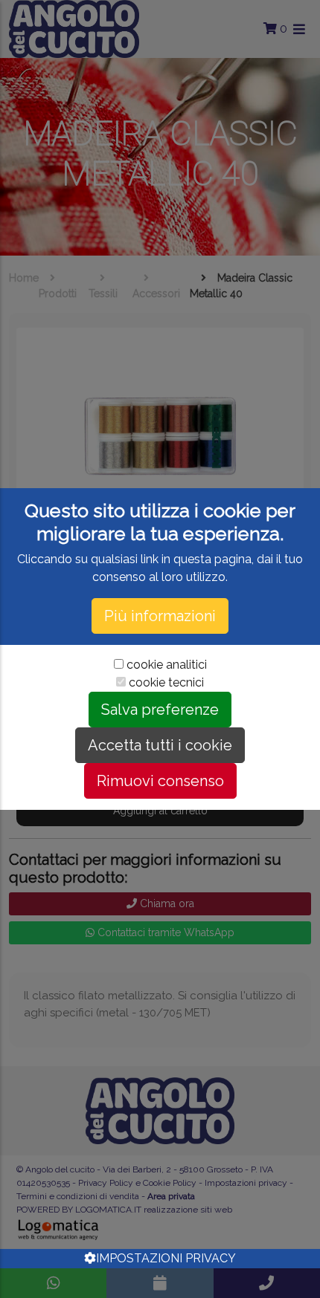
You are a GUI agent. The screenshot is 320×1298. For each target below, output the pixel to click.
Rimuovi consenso (160, 781)
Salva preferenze (160, 709)
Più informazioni (160, 616)
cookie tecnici (166, 682)
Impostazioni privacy (166, 1258)
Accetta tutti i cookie (160, 745)
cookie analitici (167, 665)
